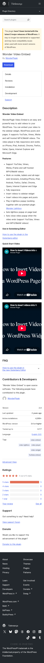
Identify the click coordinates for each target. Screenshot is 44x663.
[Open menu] (40, 3)
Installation (10, 87)
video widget (36, 450)
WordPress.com (10, 601)
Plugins (26, 568)
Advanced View (9, 462)
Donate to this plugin (11, 544)
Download (8, 65)
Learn (4, 580)
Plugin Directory (8, 11)
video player (36, 445)
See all (39, 503)
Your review (7, 503)
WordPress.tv (9, 593)
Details (8, 74)
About (5, 559)
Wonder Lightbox (14, 208)
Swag (27, 593)
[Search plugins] (28, 19)
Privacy (5, 572)
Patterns (27, 572)
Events (26, 585)
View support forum (11, 522)
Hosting (5, 568)
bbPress (7, 610)
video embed (36, 440)
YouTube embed (35, 455)
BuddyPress (9, 614)
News (5, 564)
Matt (5, 606)
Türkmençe (13, 625)
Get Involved (29, 580)
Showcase (28, 559)
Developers (7, 589)
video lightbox (24, 445)
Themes (26, 564)
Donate (27, 589)
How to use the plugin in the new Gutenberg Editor (14, 369)
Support (8, 100)
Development (11, 93)
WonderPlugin (12, 58)
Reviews (9, 81)
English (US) (37, 434)
